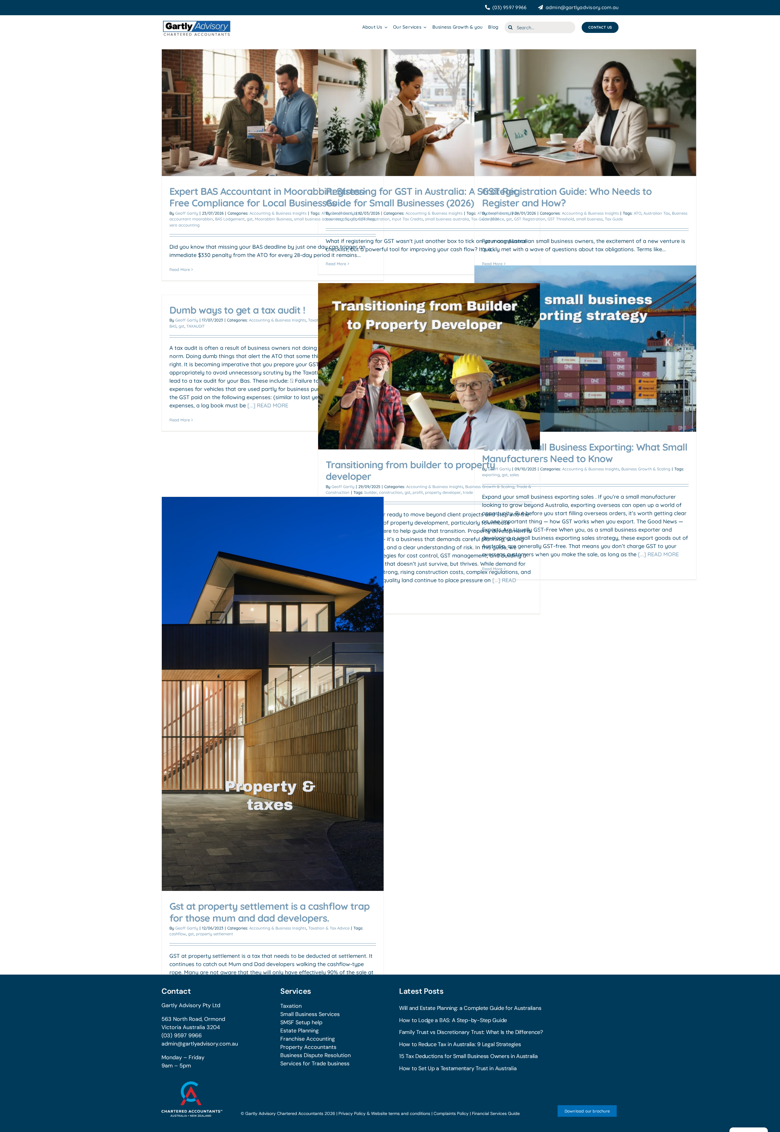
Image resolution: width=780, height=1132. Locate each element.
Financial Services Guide (496, 1113)
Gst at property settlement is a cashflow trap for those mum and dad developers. (269, 912)
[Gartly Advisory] (196, 20)
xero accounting (184, 225)
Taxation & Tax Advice (328, 928)
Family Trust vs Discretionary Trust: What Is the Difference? (471, 1032)
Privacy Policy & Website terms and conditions (384, 1113)
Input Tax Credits (407, 218)
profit (418, 492)
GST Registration (374, 218)
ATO (637, 213)
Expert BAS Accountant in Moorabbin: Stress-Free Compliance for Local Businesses (268, 197)
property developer (443, 492)
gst (250, 218)
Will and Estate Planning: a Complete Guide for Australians (470, 1008)
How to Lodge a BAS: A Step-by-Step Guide (453, 1020)
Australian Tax (657, 213)
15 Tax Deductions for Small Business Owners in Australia (468, 1056)
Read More (179, 269)
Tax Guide (614, 218)
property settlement (214, 933)
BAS (172, 326)
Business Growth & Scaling (645, 468)
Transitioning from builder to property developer (410, 470)
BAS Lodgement (230, 218)
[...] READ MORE (658, 554)
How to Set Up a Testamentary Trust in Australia (457, 1068)
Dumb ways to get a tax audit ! (237, 310)
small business (589, 218)
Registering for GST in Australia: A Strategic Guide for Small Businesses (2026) (422, 197)
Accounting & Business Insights (278, 213)
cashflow (177, 933)
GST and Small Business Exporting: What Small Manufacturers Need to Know (584, 453)
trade (468, 492)
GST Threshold (561, 218)
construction (390, 492)
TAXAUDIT (195, 326)
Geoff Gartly (186, 213)
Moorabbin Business (273, 218)
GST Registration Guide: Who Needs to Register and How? (567, 197)
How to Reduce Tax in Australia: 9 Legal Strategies (460, 1044)
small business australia (447, 218)
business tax (337, 218)
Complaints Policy (451, 1113)
